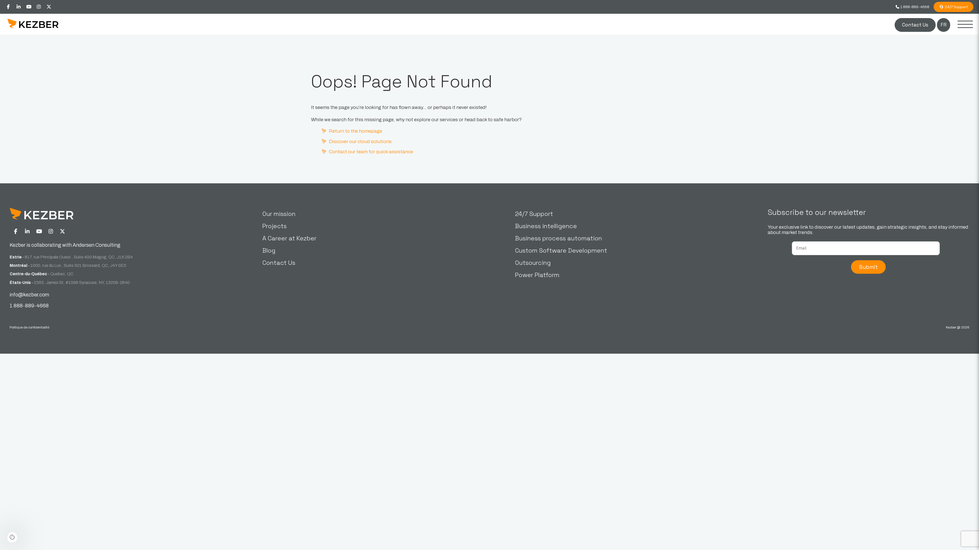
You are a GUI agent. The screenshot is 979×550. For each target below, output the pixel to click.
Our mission (278, 214)
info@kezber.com (29, 294)
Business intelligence (546, 226)
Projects (274, 226)
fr (943, 25)
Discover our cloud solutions (360, 141)
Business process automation (558, 238)
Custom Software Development (561, 250)
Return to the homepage (355, 131)
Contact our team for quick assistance (371, 151)
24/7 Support (956, 7)
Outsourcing (533, 263)
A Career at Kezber (289, 238)
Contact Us (915, 25)
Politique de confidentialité (29, 327)
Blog (268, 250)
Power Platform (537, 275)
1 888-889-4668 (914, 7)
